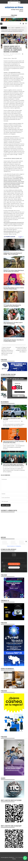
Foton (4, 422)
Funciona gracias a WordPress (7, 857)
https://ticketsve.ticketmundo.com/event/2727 (14, 222)
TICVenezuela (21, 451)
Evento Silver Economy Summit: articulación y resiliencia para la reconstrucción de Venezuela (13, 465)
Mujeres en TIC (12, 451)
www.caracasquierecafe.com (10, 231)
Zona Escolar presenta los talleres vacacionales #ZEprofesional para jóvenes (13, 442)
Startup (17, 451)
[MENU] (1, 24)
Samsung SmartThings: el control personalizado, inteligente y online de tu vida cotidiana (21, 349)
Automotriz (4, 405)
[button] (25, 858)
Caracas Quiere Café (8, 55)
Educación (3, 428)
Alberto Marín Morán (16, 54)
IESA (23, 467)
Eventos (2, 34)
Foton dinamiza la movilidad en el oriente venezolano (12, 419)
